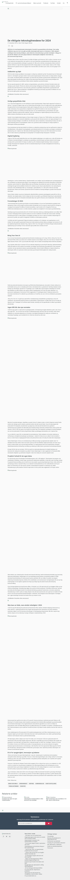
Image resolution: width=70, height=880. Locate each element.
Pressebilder (50, 836)
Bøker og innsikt (37, 3)
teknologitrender (13, 786)
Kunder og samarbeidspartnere (54, 846)
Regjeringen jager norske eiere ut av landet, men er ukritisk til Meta (35, 837)
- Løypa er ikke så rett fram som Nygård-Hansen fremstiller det (34, 853)
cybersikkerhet (23, 783)
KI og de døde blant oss (30, 876)
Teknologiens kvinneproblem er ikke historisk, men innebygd (33, 799)
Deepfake (31, 783)
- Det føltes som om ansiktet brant (33, 835)
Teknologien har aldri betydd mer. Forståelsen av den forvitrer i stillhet (33, 873)
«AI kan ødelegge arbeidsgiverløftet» (33, 868)
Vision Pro (22, 786)
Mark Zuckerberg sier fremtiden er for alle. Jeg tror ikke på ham (56, 799)
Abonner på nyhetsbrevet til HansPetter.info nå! (53, 838)
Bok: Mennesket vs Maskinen (54, 844)
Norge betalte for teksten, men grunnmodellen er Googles (32, 841)
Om (63, 3)
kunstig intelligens (51, 783)
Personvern (50, 848)
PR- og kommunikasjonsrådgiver (23, 3)
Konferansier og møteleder (53, 841)
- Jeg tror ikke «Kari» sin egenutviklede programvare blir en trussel (34, 850)
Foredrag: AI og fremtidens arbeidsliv (56, 842)
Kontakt (59, 3)
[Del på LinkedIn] (12, 46)
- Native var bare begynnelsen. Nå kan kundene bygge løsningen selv (34, 859)
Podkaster (45, 3)
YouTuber (52, 3)
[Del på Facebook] (9, 46)
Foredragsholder (9, 3)
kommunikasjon (39, 783)
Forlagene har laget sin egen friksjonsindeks (9, 799)
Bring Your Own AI (12, 783)
